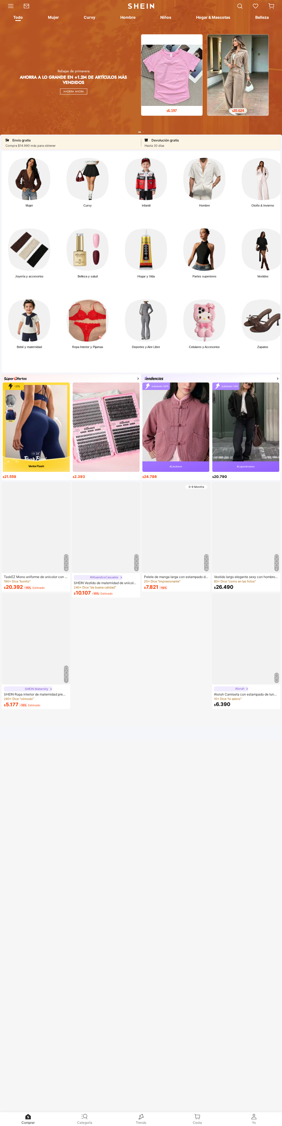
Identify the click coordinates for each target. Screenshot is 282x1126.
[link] (29, 6)
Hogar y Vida (146, 276)
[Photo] (29, 179)
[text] (171, 111)
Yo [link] (254, 1122)
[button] (271, 6)
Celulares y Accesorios (204, 347)
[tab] (17, 18)
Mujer (29, 205)
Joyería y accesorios (29, 276)
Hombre (204, 205)
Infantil (146, 205)
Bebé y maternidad (29, 347)
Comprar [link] (28, 1122)
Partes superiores (204, 276)
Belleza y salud (88, 276)
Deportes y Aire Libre (146, 347)
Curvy (87, 205)
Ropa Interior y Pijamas (87, 347)
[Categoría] (9, 6)
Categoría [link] (84, 1122)
